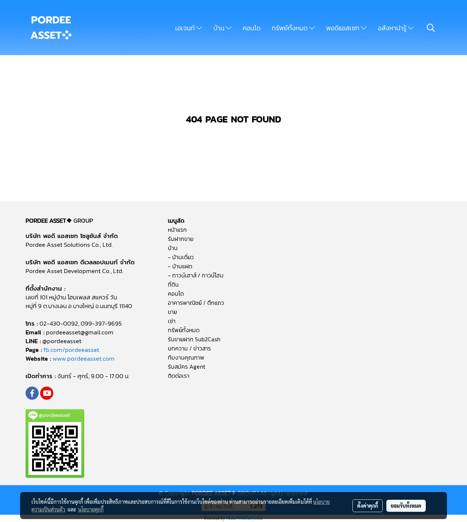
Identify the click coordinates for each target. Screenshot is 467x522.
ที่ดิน (173, 284)
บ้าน (219, 28)
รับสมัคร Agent (186, 366)
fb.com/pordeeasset (71, 349)
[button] (431, 28)
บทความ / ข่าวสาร (189, 348)
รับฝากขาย (180, 238)
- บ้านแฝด (180, 266)
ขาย (172, 311)
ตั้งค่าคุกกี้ (367, 505)
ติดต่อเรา (178, 375)
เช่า (171, 320)
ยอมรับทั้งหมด (406, 505)
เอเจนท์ (185, 28)
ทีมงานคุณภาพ (186, 357)
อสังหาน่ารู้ (393, 28)
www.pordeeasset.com (84, 358)
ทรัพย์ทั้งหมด (290, 28)
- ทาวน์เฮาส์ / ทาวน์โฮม (196, 275)
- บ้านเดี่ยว (181, 257)
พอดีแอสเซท (343, 28)
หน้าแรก (177, 229)
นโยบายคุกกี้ (91, 509)
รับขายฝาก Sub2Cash (194, 339)
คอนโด (251, 28)
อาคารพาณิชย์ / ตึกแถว (196, 302)
